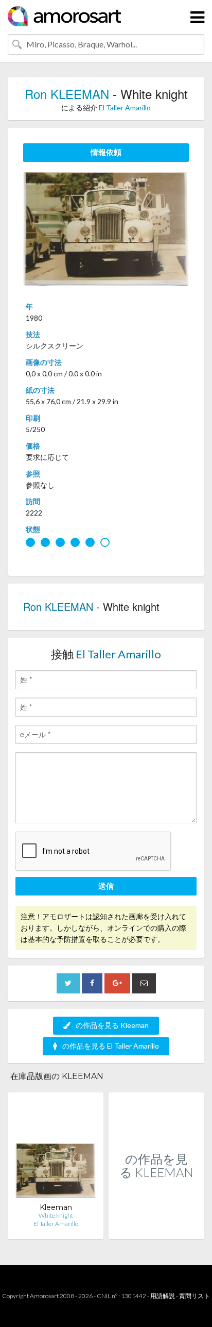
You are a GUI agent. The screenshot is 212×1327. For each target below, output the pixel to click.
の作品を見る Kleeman (112, 1025)
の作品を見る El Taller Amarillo (110, 1045)
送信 (106, 885)
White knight (56, 1215)
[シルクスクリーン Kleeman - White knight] (55, 1151)
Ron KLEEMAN (67, 94)
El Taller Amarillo (125, 107)
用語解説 (162, 1296)
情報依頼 (106, 152)
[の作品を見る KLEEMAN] (156, 1228)
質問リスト (194, 1296)
